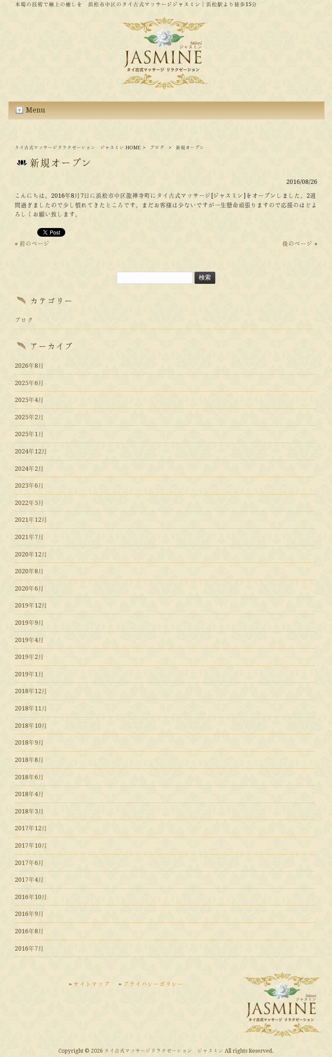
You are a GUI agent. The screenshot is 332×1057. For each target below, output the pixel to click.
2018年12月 (31, 691)
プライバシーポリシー (153, 983)
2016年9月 (29, 913)
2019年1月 (29, 674)
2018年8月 (29, 759)
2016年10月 (31, 896)
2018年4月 (29, 793)
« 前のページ (32, 243)
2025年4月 (29, 399)
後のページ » (299, 243)
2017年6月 (29, 862)
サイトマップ (91, 983)
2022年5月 (29, 502)
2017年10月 (31, 845)
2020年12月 (31, 554)
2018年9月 (29, 742)
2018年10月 (31, 725)
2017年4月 (29, 879)
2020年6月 (29, 588)
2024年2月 (29, 468)
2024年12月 (31, 451)
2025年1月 (29, 434)
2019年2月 (29, 656)
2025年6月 (29, 382)
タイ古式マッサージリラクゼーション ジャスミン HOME (77, 148)
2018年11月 (31, 708)
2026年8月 (29, 365)
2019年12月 (31, 605)
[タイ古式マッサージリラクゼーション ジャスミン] (164, 87)
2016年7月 (29, 948)
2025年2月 (29, 417)
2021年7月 (29, 536)
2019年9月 (29, 622)
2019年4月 (29, 639)
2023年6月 (29, 485)
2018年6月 (29, 777)
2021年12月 (31, 519)
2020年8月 (29, 571)
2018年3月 (29, 811)
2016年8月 (29, 931)
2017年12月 (31, 828)
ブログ (157, 148)
